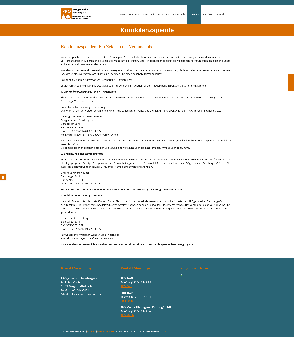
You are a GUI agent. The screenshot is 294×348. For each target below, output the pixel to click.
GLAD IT (163, 331)
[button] (3, 177)
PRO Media (127, 315)
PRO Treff (126, 286)
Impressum (91, 331)
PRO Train (127, 301)
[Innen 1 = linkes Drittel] (194, 275)
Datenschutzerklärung (105, 331)
